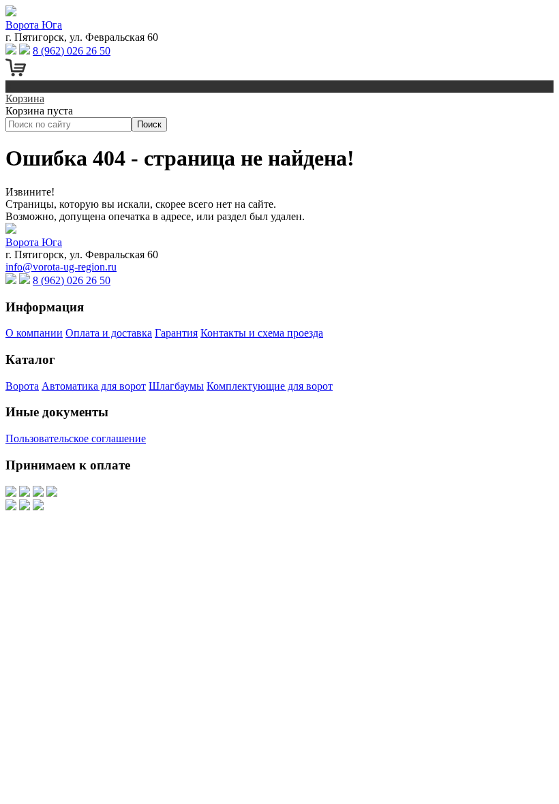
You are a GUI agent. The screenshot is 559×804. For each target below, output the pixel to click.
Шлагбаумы (176, 386)
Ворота (22, 386)
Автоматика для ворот (94, 386)
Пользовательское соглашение (75, 438)
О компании (34, 333)
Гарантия (176, 333)
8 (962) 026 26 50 (71, 51)
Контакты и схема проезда (261, 333)
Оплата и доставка (108, 333)
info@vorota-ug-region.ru (61, 267)
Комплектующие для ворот (270, 386)
